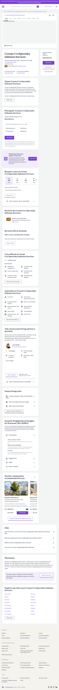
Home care (22, 648)
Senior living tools (43, 662)
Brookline (33, 602)
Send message (11, 374)
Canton (33, 605)
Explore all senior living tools (14, 411)
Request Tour (10, 195)
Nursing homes (42, 650)
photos (6, 18)
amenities (28, 18)
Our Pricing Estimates (44, 635)
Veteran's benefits (6, 667)
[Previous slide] (4, 180)
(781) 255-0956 (9, 73)
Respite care (42, 648)
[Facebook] (49, 687)
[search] (38, 6)
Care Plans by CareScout (8, 662)
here (39, 2)
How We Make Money (25, 635)
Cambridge (8, 605)
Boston (6, 597)
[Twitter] (54, 687)
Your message (9, 360)
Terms (21, 680)
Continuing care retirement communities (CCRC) (26, 651)
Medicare (41, 667)
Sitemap (23, 687)
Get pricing (9, 137)
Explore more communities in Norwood (20, 518)
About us (4, 633)
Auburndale (8, 594)
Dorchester (8, 611)
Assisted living (5, 646)
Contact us (22, 633)
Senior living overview (7, 654)
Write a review (10, 243)
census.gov (7, 427)
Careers (41, 633)
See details (10, 512)
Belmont (33, 594)
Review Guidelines (6, 638)
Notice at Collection (24, 678)
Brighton (33, 599)
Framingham (8, 614)
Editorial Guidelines (24, 638)
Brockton (7, 602)
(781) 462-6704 (21, 73)
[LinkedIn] (56, 687)
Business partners (43, 638)
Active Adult (4, 650)
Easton (32, 611)
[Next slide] (36, 180)
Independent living (24, 646)
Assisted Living (11, 260)
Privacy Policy (5, 678)
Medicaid (4, 669)
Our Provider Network (25, 665)
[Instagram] (51, 687)
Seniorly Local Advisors (44, 665)
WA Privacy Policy (43, 678)
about (10, 18)
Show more (9, 617)
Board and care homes (44, 646)
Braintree (7, 599)
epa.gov (14, 427)
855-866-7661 (48, 6)
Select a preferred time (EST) (11, 187)
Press (3, 635)
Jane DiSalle (16, 345)
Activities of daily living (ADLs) (27, 667)
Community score (13, 66)
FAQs (38, 18)
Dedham (33, 608)
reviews (20, 18)
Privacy (15, 687)
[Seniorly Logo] (3, 6)
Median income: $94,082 (14, 445)
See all (15, 15)
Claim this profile (46, 575)
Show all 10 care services (13, 281)
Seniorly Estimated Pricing (11, 116)
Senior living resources (25, 662)
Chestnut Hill (8, 608)
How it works (5, 665)
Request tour (48, 67)
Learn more (32, 158)
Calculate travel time (10, 62)
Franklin (33, 614)
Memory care (5, 648)
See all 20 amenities (11, 319)
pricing (14, 18)
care (24, 18)
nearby (33, 18)
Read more (9, 99)
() (12, 351)
